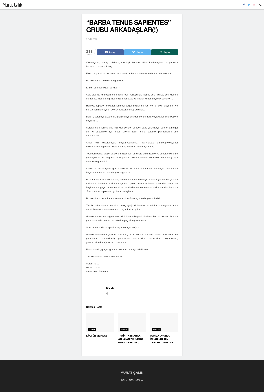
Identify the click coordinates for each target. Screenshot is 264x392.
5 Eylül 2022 (91, 39)
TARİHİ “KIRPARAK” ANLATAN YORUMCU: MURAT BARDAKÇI (130, 339)
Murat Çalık (12, 4)
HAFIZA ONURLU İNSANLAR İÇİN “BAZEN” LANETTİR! (162, 339)
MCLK (110, 288)
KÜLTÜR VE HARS (96, 335)
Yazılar (92, 330)
